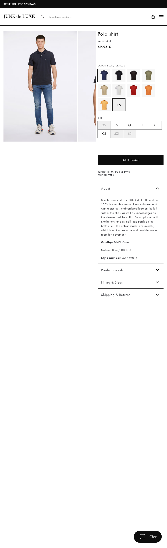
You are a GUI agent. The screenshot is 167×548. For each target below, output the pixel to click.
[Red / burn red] (133, 90)
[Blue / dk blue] (104, 75)
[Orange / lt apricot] (104, 104)
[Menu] (161, 16)
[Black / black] (118, 75)
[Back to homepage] (19, 17)
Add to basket (130, 160)
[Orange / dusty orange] (148, 90)
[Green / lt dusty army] (148, 75)
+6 (119, 104)
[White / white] (118, 90)
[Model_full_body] (40, 86)
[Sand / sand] (104, 90)
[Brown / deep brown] (133, 75)
